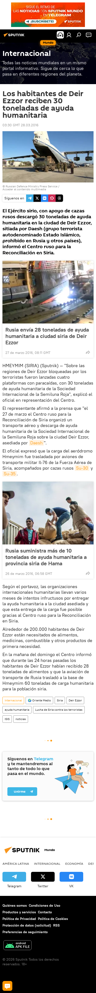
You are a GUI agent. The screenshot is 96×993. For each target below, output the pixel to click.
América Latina (15, 863)
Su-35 (10, 474)
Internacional (13, 700)
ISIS (7, 719)
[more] (88, 352)
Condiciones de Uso (44, 905)
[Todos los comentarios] (7, 986)
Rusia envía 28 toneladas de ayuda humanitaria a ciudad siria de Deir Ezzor (47, 336)
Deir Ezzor (75, 700)
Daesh (36, 443)
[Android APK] (17, 945)
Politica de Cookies (53, 918)
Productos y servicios (19, 912)
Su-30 (82, 468)
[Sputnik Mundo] (14, 37)
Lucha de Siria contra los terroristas (58, 709)
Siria (60, 700)
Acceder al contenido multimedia (24, 189)
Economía (74, 863)
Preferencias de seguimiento (25, 932)
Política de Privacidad (19, 918)
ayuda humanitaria (17, 709)
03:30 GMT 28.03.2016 (20, 125)
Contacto (45, 912)
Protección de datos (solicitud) (26, 925)
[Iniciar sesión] (69, 35)
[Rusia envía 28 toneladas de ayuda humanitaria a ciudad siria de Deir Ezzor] (48, 292)
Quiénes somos (14, 905)
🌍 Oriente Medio (39, 700)
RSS (56, 925)
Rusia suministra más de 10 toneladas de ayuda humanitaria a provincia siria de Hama (46, 557)
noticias (21, 719)
